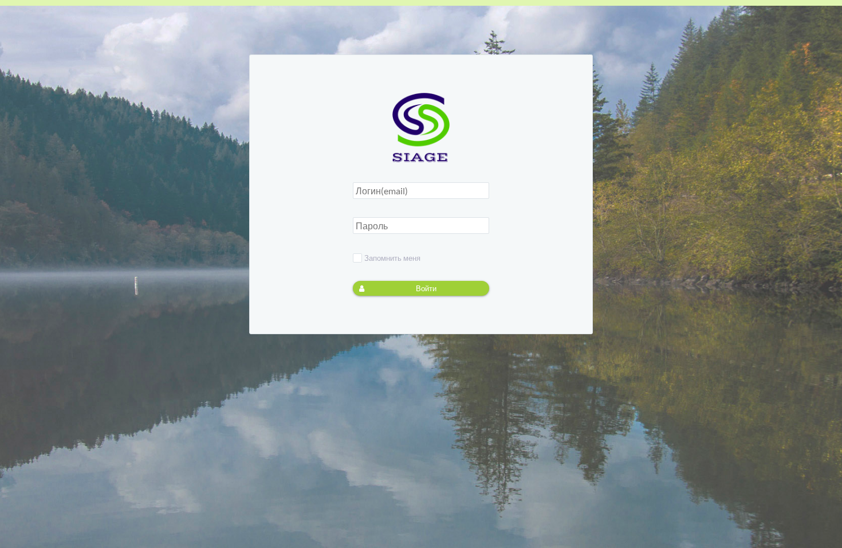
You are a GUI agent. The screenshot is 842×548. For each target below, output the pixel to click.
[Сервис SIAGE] (421, 159)
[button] (421, 288)
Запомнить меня (392, 258)
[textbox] (421, 190)
